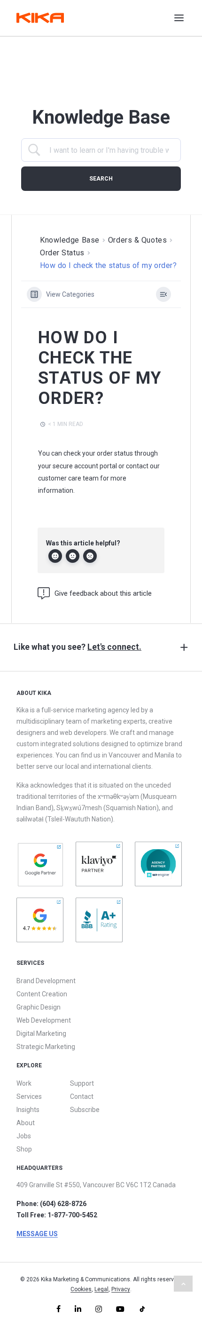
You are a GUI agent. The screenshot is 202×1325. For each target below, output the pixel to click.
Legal (101, 1289)
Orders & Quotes (137, 240)
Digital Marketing (41, 1033)
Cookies (81, 1289)
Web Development (43, 1020)
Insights (27, 1109)
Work (23, 1083)
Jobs (23, 1136)
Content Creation (41, 994)
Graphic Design (38, 1007)
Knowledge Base (70, 240)
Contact (81, 1096)
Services (29, 1096)
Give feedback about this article (103, 593)
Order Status (62, 252)
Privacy (120, 1289)
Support (82, 1083)
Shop (24, 1149)
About (25, 1123)
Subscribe (85, 1109)
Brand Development (46, 981)
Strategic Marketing (45, 1046)
